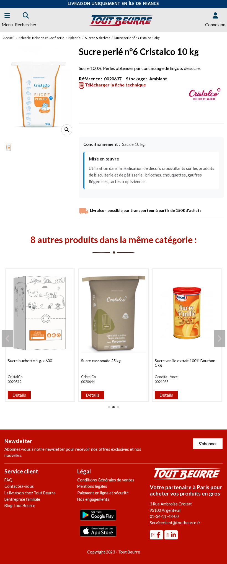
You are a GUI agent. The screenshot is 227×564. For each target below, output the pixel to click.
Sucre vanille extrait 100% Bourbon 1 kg (185, 363)
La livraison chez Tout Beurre (30, 493)
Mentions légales (92, 486)
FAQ (8, 480)
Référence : (90, 78)
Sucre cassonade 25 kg (101, 360)
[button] (109, 407)
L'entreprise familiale (22, 499)
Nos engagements (93, 499)
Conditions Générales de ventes (105, 480)
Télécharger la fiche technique (115, 84)
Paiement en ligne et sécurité (103, 493)
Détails (19, 394)
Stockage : (136, 78)
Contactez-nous (19, 486)
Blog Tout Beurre (19, 505)
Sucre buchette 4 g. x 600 (30, 360)
